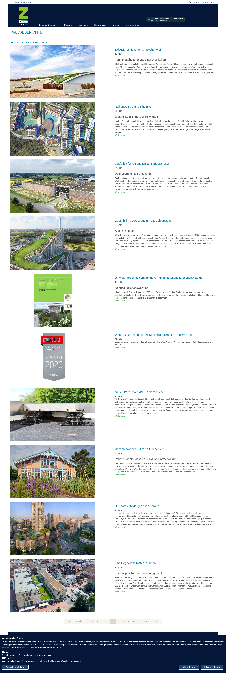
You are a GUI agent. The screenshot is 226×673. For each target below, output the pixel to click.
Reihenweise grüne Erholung (133, 106)
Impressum (208, 2)
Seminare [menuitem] (83, 25)
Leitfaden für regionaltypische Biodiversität (142, 163)
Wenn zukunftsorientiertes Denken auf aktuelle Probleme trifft (154, 334)
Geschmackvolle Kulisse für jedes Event (140, 449)
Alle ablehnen (189, 667)
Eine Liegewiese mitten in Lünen (135, 563)
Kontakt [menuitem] (116, 25)
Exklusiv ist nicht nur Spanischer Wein (138, 49)
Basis (6, 652)
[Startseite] (23, 16)
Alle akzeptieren (212, 667)
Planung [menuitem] (68, 25)
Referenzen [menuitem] (100, 25)
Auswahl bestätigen (15, 667)
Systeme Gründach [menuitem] (48, 25)
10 (134, 621)
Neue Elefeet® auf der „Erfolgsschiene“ (140, 392)
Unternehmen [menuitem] (133, 25)
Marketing (8, 658)
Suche (196, 2)
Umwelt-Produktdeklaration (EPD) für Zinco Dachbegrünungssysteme (158, 277)
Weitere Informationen (54, 647)
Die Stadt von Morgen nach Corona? (137, 506)
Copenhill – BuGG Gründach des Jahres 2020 (143, 220)
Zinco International (22, 2)
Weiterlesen (120, 75)
